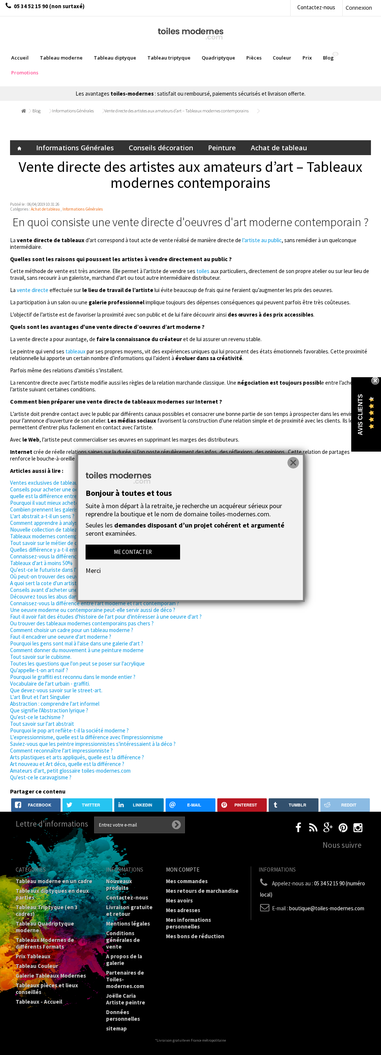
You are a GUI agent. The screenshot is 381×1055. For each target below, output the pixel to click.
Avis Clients (360, 414)
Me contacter (133, 551)
